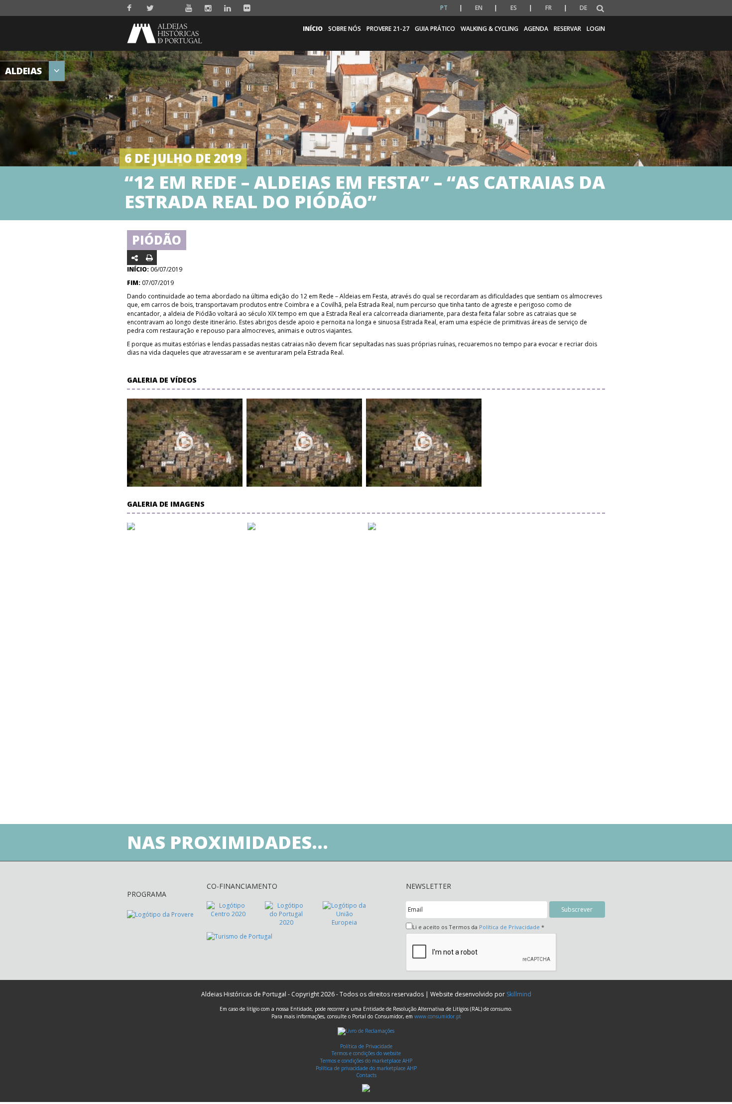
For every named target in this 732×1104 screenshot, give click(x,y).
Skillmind (518, 994)
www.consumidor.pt (437, 1016)
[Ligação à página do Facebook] (130, 8)
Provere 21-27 (387, 28)
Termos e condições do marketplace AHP (366, 1060)
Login (596, 28)
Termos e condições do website (366, 1053)
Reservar (567, 28)
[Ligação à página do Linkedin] (228, 8)
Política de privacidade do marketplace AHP (366, 1068)
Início (313, 28)
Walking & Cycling (489, 28)
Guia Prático (435, 28)
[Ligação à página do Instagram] (208, 8)
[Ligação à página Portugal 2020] (286, 913)
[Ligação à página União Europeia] (344, 913)
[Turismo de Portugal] (239, 936)
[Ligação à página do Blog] (169, 5)
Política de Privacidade (509, 927)
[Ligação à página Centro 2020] (228, 909)
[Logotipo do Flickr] (247, 8)
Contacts (366, 1075)
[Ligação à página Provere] (160, 913)
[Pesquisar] (600, 8)
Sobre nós (344, 28)
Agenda (536, 28)
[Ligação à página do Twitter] (150, 8)
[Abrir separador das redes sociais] (134, 258)
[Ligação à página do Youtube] (189, 8)
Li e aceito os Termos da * (478, 927)
